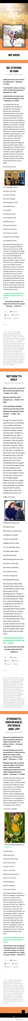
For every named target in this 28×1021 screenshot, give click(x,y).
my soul (16, 697)
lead (9, 354)
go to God (9, 351)
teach (11, 361)
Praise (13, 338)
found (4, 991)
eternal (21, 687)
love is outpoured (18, 695)
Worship (11, 340)
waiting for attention (18, 361)
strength (5, 703)
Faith (19, 333)
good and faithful (16, 351)
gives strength (20, 349)
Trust (4, 340)
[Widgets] (23, 1011)
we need (7, 707)
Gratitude (20, 335)
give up (8, 991)
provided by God (7, 698)
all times (22, 988)
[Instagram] (14, 1016)
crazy (4, 687)
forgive (7, 349)
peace (19, 697)
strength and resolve (13, 359)
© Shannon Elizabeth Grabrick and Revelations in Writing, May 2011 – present (13, 940)
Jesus (22, 353)
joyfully (17, 994)
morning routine (9, 697)
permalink (12, 364)
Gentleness (11, 335)
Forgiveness (6, 335)
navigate (16, 996)
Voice (7, 340)
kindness (9, 694)
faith (4, 349)
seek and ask (11, 358)
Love (12, 336)
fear (4, 689)
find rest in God (8, 689)
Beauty (15, 980)
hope (15, 692)
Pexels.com (8, 847)
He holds (13, 690)
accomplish (21, 340)
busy (18, 685)
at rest (11, 685)
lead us (9, 996)
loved (4, 697)
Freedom (11, 983)
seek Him (13, 998)
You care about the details (16, 362)
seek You (16, 358)
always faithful (6, 989)
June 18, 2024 (9, 74)
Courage (15, 333)
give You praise (12, 349)
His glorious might (16, 993)
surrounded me (17, 703)
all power (13, 988)
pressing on (9, 356)
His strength (11, 692)
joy (14, 994)
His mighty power (17, 353)
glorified (5, 351)
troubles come (16, 999)
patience (20, 996)
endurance (12, 989)
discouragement (10, 687)
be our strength (17, 341)
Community (10, 333)
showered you (13, 702)
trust (4, 1001)
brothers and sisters (17, 344)
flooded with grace (17, 689)
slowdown (18, 702)
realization (13, 698)
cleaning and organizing (10, 346)
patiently (5, 998)
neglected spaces (19, 354)
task (9, 361)
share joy (18, 998)
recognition (19, 698)
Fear (17, 679)
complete (19, 346)
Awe (15, 331)
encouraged (17, 687)
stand (23, 702)
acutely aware (6, 685)
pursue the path (15, 356)
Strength (18, 338)
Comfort (5, 333)
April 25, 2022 (9, 732)
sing (22, 998)
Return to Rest (14, 378)
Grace (16, 335)
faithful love (18, 989)
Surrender (22, 338)
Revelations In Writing (14, 13)
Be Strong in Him (14, 69)
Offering (19, 336)
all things (18, 988)
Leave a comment (18, 74)
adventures (5, 341)
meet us (12, 354)
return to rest (21, 700)
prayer (4, 356)
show (8, 702)
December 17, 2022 (9, 383)
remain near (5, 700)
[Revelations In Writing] (14, 36)
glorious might (17, 991)
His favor (22, 690)
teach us (7, 705)
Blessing (19, 331)
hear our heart (9, 353)
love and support (9, 695)
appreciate (11, 341)
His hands (5, 692)
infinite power (10, 994)
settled (4, 702)
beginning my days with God (18, 343)
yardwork (8, 362)
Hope (4, 336)
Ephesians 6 (21, 348)
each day (16, 348)
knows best (20, 694)
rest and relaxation (13, 700)
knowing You (15, 694)
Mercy (15, 336)
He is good (9, 993)
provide (9, 998)
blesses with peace (7, 344)
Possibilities (9, 338)
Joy (11, 985)
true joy (21, 999)
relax (23, 698)
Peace (22, 336)
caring (21, 685)
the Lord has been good (15, 705)
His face (18, 690)
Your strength (13, 1001)
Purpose (5, 684)
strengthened (10, 703)
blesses (15, 685)
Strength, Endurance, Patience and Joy (14, 724)
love (4, 695)
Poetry (4, 338)
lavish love (5, 354)
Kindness (8, 336)
